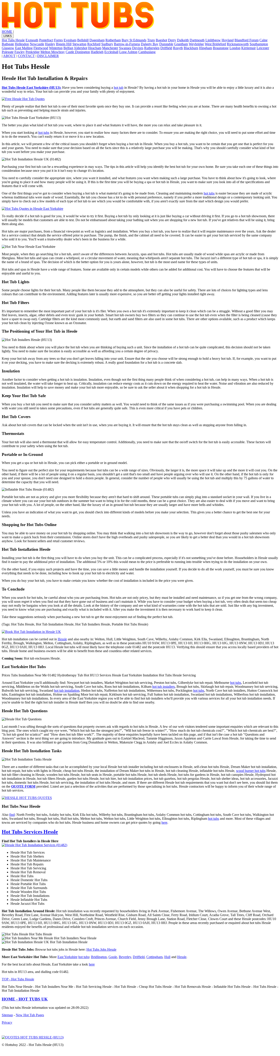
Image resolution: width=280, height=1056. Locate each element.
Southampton (259, 44)
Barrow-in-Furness (127, 44)
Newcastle (37, 44)
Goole (112, 957)
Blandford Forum (246, 40)
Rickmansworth (238, 44)
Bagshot (161, 40)
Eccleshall (111, 52)
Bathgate (8, 44)
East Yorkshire (67, 957)
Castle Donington (78, 52)
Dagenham (97, 40)
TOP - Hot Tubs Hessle (18, 979)
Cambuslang (147, 52)
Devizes (137, 48)
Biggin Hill (64, 44)
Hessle (62, 639)
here (164, 822)
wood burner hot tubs (251, 771)
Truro (151, 40)
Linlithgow (213, 40)
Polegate (8, 52)
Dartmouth (197, 40)
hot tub (118, 87)
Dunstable (166, 44)
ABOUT (9, 56)
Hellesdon (22, 44)
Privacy (7, 1022)
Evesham (70, 40)
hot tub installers (163, 686)
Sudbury (107, 44)
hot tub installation (66, 690)
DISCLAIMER (48, 56)
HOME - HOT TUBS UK (25, 999)
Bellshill (83, 40)
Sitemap (7, 1015)
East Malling (24, 48)
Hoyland (228, 40)
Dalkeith (183, 40)
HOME (7, 31)
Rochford (93, 44)
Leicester (263, 48)
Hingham (205, 48)
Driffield (166, 48)
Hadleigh (97, 52)
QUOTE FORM (23, 786)
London (234, 48)
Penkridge (33, 52)
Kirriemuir (248, 48)
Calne (263, 40)
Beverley (125, 957)
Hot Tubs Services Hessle (30, 832)
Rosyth (178, 48)
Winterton (56, 48)
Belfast (68, 48)
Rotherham (113, 40)
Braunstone (221, 48)
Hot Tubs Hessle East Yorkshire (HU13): (31, 87)
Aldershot (80, 48)
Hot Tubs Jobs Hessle (101, 949)
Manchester (110, 48)
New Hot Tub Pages (30, 1015)
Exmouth (32, 40)
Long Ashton (128, 52)
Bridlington (99, 957)
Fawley (19, 52)
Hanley (50, 44)
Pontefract (46, 40)
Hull (167, 957)
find (12, 814)
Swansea (125, 48)
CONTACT (26, 56)
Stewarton (79, 44)
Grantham (181, 44)
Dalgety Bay (149, 44)
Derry (172, 40)
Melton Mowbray (52, 52)
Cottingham (154, 957)
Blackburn (191, 48)
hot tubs (43, 132)
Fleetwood (40, 48)
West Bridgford (215, 44)
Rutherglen (151, 48)
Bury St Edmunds (134, 40)
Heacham (94, 48)
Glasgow (8, 48)
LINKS (8, 36)
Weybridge (196, 44)
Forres (58, 40)
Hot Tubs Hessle (13, 40)
